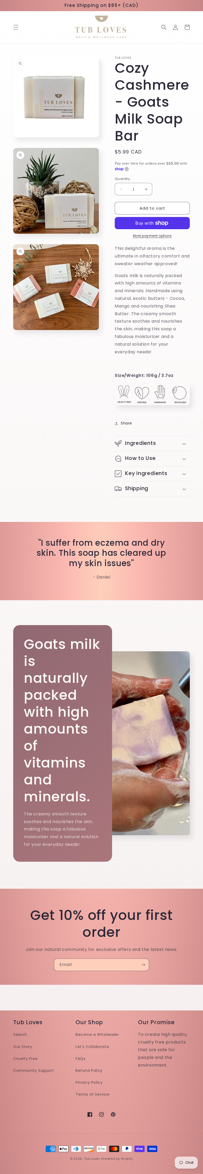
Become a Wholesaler (97, 1034)
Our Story (22, 1046)
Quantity (122, 178)
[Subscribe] (143, 965)
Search (20, 1034)
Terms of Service (93, 1094)
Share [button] (126, 423)
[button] (16, 27)
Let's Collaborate (92, 1046)
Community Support (33, 1070)
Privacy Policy (89, 1082)
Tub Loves (92, 1159)
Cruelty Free (25, 1058)
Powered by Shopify (117, 1159)
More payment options (152, 235)
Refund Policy (89, 1070)
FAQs (80, 1058)
